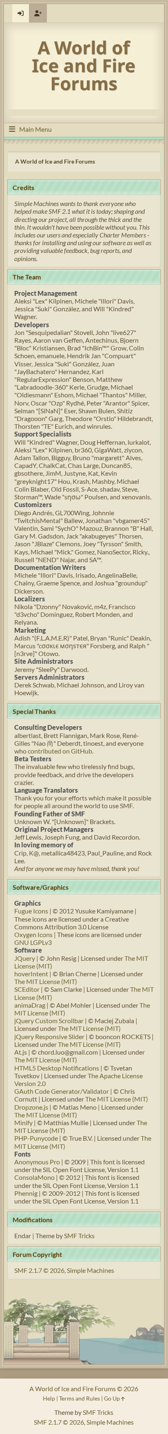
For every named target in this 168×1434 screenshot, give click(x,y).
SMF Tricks (79, 1235)
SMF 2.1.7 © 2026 (39, 1270)
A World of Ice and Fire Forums (83, 65)
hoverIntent (31, 973)
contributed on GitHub (60, 751)
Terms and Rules (79, 1398)
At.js (20, 1052)
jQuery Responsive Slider (49, 1036)
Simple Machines (90, 1270)
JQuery (24, 958)
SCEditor (27, 989)
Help (49, 1398)
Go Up (112, 1398)
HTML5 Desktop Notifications (56, 1068)
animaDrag (29, 1005)
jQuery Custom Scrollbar (49, 1020)
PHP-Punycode (36, 1138)
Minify (23, 1122)
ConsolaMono (34, 1177)
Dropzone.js (31, 1107)
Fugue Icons (31, 911)
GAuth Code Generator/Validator (61, 1091)
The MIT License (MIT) (45, 981)
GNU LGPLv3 (33, 942)
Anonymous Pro (37, 1162)
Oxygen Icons (33, 934)
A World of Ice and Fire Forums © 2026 (83, 1388)
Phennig (26, 1193)
